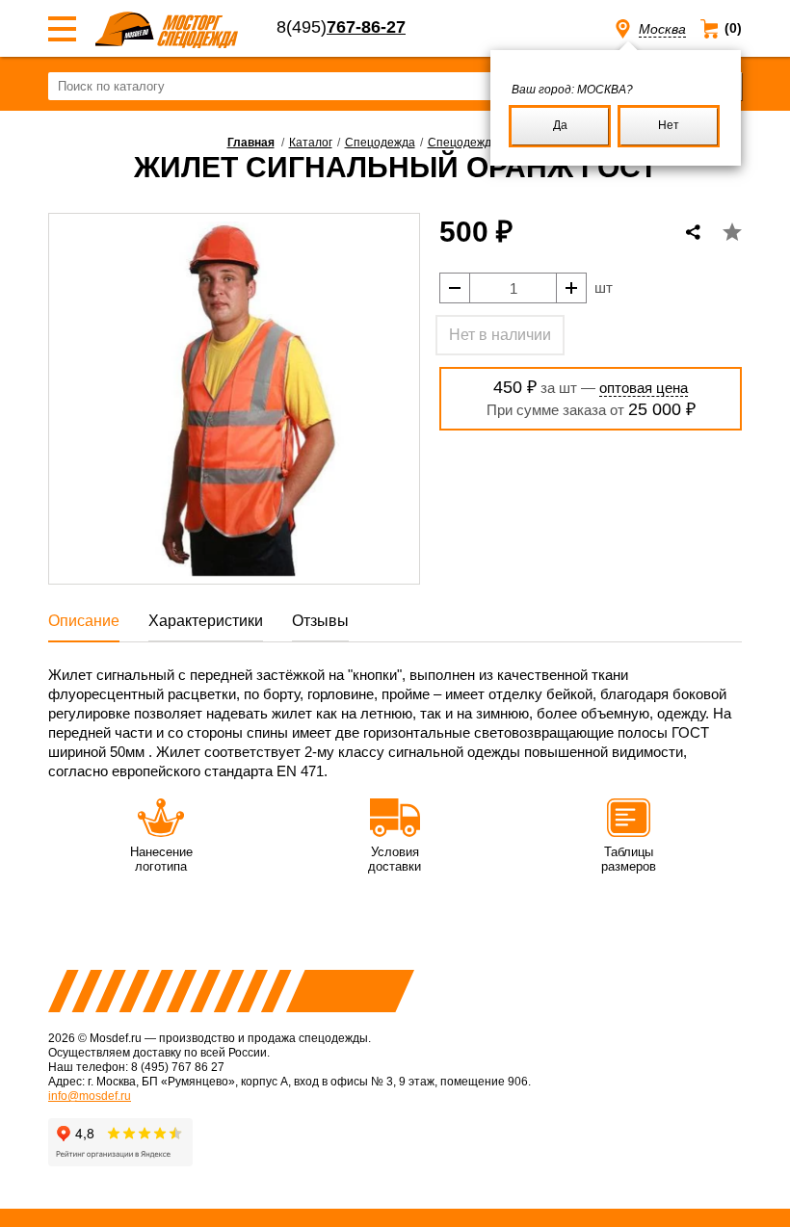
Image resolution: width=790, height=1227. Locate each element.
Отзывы (320, 621)
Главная (251, 142)
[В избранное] (732, 232)
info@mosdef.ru (89, 1096)
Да (560, 125)
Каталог (310, 142)
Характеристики (205, 621)
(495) (341, 27)
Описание (83, 621)
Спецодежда (380, 142)
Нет (668, 125)
